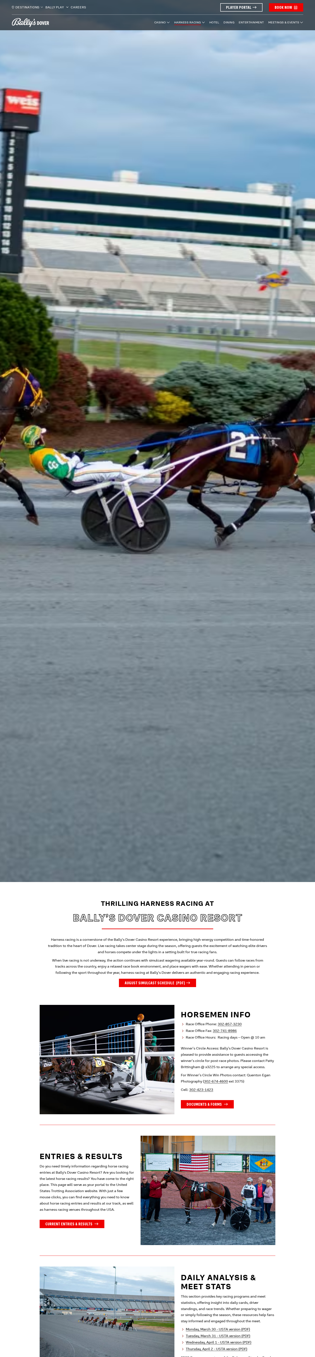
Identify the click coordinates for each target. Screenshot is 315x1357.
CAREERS (78, 7)
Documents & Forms (205, 1104)
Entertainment (251, 22)
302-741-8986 (225, 1030)
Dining (229, 22)
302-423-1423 (201, 1089)
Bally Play (55, 7)
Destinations (27, 7)
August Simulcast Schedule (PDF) (155, 982)
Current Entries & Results (69, 1223)
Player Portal (239, 7)
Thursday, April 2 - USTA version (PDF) (216, 1349)
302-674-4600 (216, 1081)
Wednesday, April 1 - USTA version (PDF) (218, 1342)
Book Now (283, 7)
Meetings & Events (283, 22)
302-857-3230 (230, 1024)
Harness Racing (187, 22)
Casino (160, 22)
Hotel (214, 22)
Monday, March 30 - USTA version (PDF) (218, 1329)
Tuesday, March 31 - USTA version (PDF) (218, 1335)
